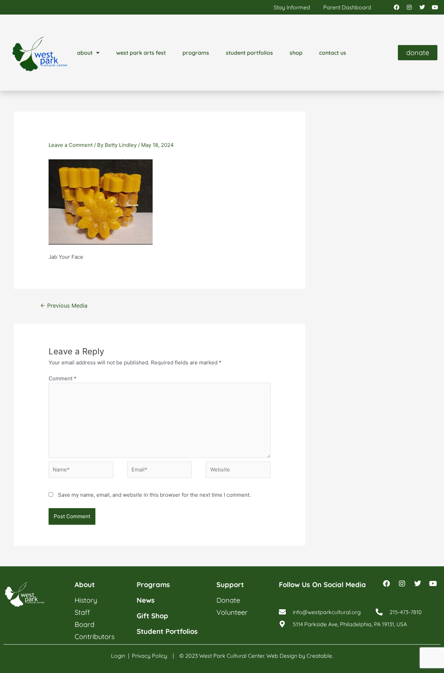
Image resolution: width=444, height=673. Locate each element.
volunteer (232, 612)
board (84, 624)
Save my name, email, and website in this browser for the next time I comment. (154, 495)
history (86, 600)
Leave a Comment (71, 145)
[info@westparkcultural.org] (282, 612)
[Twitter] (422, 7)
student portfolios (249, 52)
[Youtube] (435, 7)
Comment (63, 378)
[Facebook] (396, 7)
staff (82, 612)
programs (195, 52)
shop (296, 52)
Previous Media (63, 305)
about (85, 52)
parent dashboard (347, 7)
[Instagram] (409, 7)
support (230, 584)
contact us (332, 52)
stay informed (292, 7)
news (146, 600)
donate (228, 600)
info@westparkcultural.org (327, 612)
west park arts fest (141, 52)
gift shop (152, 615)
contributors (94, 636)
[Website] (238, 471)
